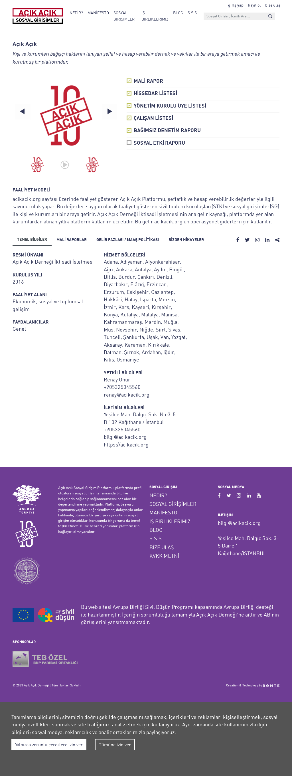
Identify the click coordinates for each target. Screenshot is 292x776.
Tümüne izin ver (115, 744)
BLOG (178, 12)
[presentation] (23, 111)
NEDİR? (76, 12)
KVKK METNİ (164, 556)
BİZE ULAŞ (161, 547)
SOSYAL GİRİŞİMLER (124, 15)
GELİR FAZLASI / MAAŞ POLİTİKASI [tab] (127, 240)
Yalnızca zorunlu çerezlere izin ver (49, 744)
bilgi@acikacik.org (239, 523)
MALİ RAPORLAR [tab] (71, 240)
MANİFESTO (98, 12)
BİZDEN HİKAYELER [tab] (186, 240)
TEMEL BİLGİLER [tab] (32, 240)
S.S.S (192, 12)
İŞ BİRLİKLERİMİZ (155, 15)
